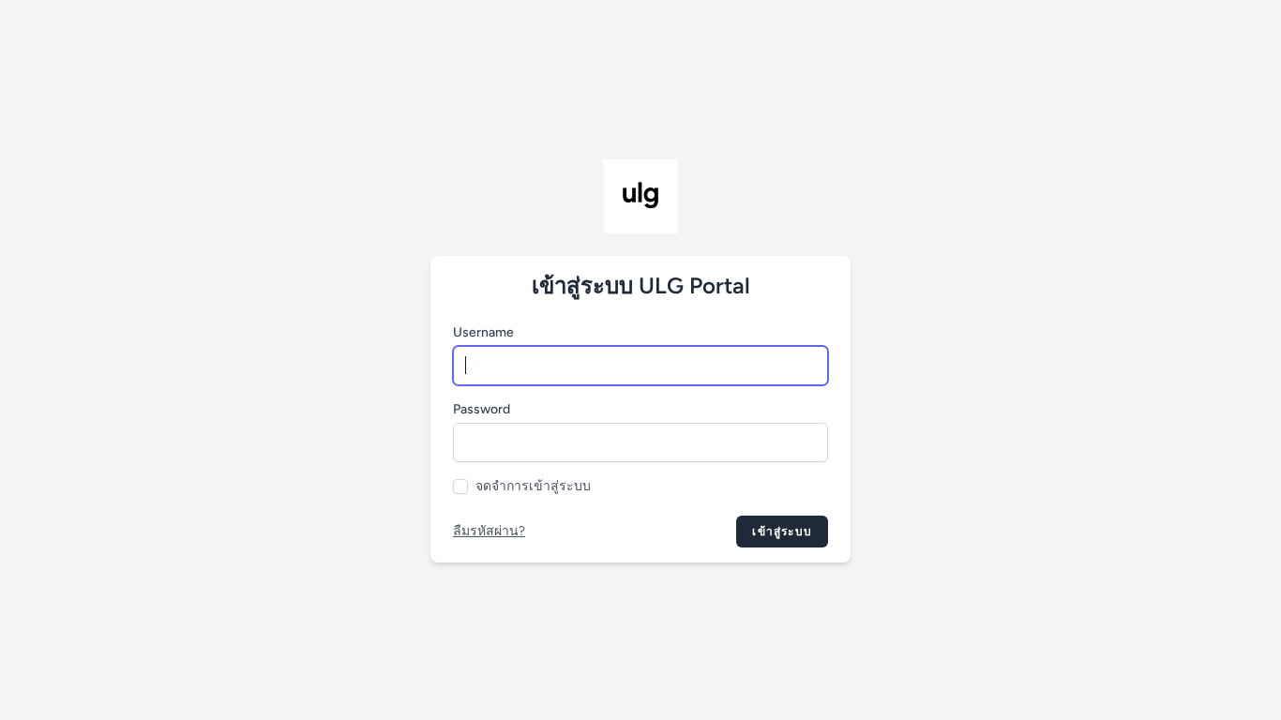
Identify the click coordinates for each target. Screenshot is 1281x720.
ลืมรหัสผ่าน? (489, 531)
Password (481, 409)
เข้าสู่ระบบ (782, 531)
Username (483, 332)
